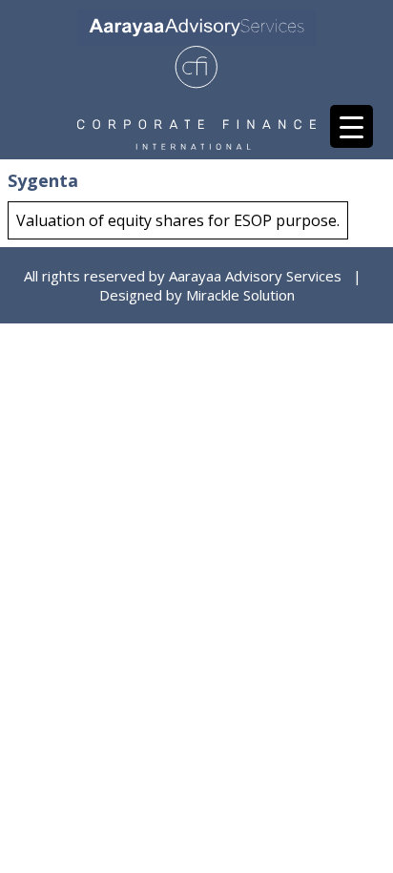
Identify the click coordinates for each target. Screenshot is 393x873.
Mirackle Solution (240, 294)
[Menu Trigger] (351, 126)
